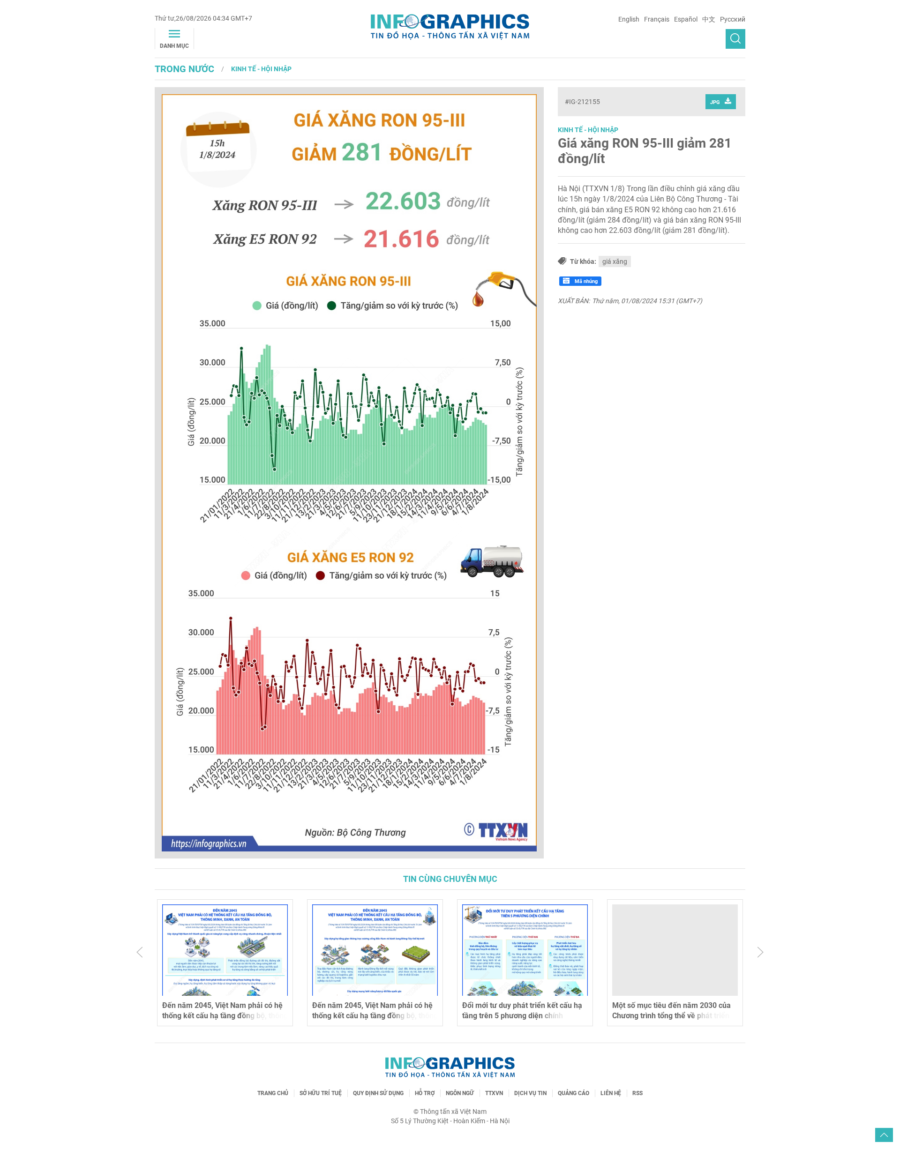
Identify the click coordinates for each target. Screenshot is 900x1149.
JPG (715, 102)
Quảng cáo (573, 1093)
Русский (732, 19)
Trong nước (184, 69)
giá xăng (614, 261)
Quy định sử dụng (378, 1093)
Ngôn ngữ (460, 1093)
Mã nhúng (585, 281)
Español (686, 19)
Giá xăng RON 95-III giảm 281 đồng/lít (645, 151)
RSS (637, 1093)
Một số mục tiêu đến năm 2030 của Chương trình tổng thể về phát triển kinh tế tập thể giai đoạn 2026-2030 (672, 1016)
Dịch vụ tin (530, 1093)
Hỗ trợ (425, 1093)
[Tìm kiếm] (735, 39)
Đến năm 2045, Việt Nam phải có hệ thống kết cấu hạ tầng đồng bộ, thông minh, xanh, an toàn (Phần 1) (375, 1016)
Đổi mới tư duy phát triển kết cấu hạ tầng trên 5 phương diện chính (522, 1010)
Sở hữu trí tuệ (321, 1093)
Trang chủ (272, 1093)
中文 (708, 19)
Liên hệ (610, 1093)
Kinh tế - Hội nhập (261, 69)
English (628, 19)
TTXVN (494, 1093)
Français (656, 19)
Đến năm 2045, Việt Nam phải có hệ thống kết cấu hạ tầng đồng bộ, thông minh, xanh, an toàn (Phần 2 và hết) (225, 1016)
